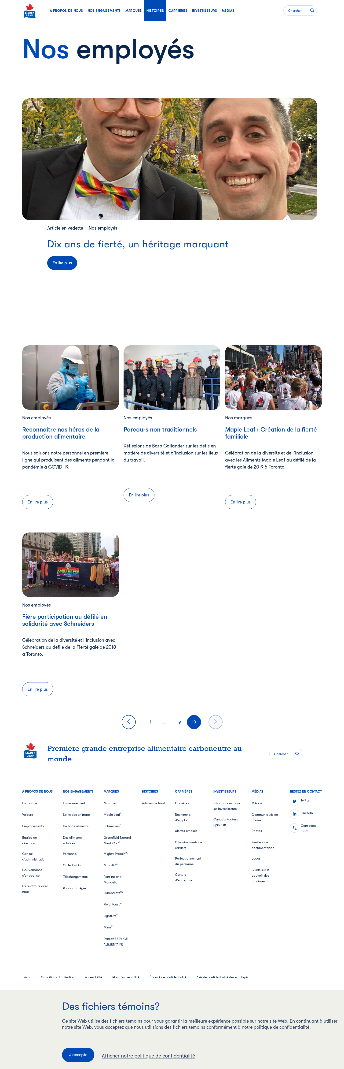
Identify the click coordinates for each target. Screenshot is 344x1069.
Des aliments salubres (72, 840)
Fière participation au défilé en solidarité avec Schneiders (64, 620)
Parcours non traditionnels (160, 429)
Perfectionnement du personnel (188, 861)
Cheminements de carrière (188, 845)
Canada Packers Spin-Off (225, 822)
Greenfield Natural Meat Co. (117, 840)
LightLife (111, 915)
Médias (257, 803)
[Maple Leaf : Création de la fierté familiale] (273, 377)
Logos (256, 858)
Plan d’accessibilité (125, 977)
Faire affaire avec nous (35, 889)
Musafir (110, 865)
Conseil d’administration (34, 856)
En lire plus (62, 263)
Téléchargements (75, 877)
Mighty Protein (116, 854)
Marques (110, 803)
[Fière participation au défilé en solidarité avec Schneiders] (70, 564)
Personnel (70, 854)
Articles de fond (153, 803)
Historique (29, 803)
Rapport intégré (74, 888)
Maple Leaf (113, 814)
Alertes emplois (186, 831)
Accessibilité (93, 977)
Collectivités (72, 865)
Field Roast (113, 904)
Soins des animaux (77, 814)
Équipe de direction (29, 840)
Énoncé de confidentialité (168, 977)
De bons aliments (75, 826)
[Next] (216, 722)
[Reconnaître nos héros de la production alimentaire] (70, 377)
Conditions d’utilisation (58, 977)
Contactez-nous (309, 828)
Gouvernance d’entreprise (32, 872)
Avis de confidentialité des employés (223, 977)
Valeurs (27, 814)
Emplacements (33, 826)
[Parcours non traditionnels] (172, 377)
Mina (108, 927)
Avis (27, 977)
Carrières (182, 803)
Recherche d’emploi (182, 817)
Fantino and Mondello (113, 879)
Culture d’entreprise (183, 877)
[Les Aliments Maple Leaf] (30, 10)
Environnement (74, 803)
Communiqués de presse (265, 817)
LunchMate (113, 893)
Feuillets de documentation (263, 845)
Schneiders (112, 826)
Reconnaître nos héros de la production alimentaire (60, 433)
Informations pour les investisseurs (226, 806)
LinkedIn (307, 813)
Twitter (306, 800)
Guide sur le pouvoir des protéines (260, 875)
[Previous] (129, 722)
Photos (257, 831)
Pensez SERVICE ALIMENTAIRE (116, 941)
